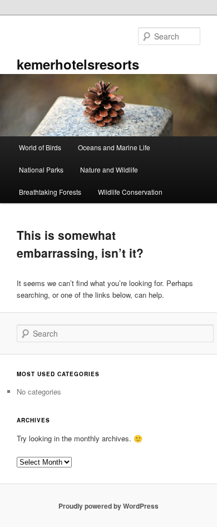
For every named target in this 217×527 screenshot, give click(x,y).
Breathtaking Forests (50, 191)
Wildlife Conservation (130, 191)
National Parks (41, 169)
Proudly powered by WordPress (108, 506)
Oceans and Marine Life (114, 147)
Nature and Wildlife (109, 169)
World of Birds (40, 147)
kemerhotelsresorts (78, 64)
